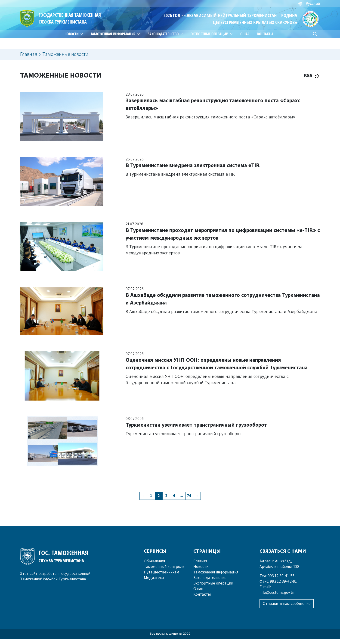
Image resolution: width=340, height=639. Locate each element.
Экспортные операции (213, 583)
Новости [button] (72, 33)
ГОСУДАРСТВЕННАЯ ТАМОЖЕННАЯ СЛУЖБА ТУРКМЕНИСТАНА (70, 18)
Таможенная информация (113, 33)
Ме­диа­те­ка (154, 578)
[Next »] (197, 496)
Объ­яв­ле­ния (154, 561)
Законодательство (163, 33)
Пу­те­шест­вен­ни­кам (161, 572)
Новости (200, 567)
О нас (244, 33)
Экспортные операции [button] (209, 33)
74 (189, 496)
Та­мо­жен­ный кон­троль (164, 567)
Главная (28, 54)
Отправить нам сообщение (287, 604)
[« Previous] (143, 496)
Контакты (265, 33)
